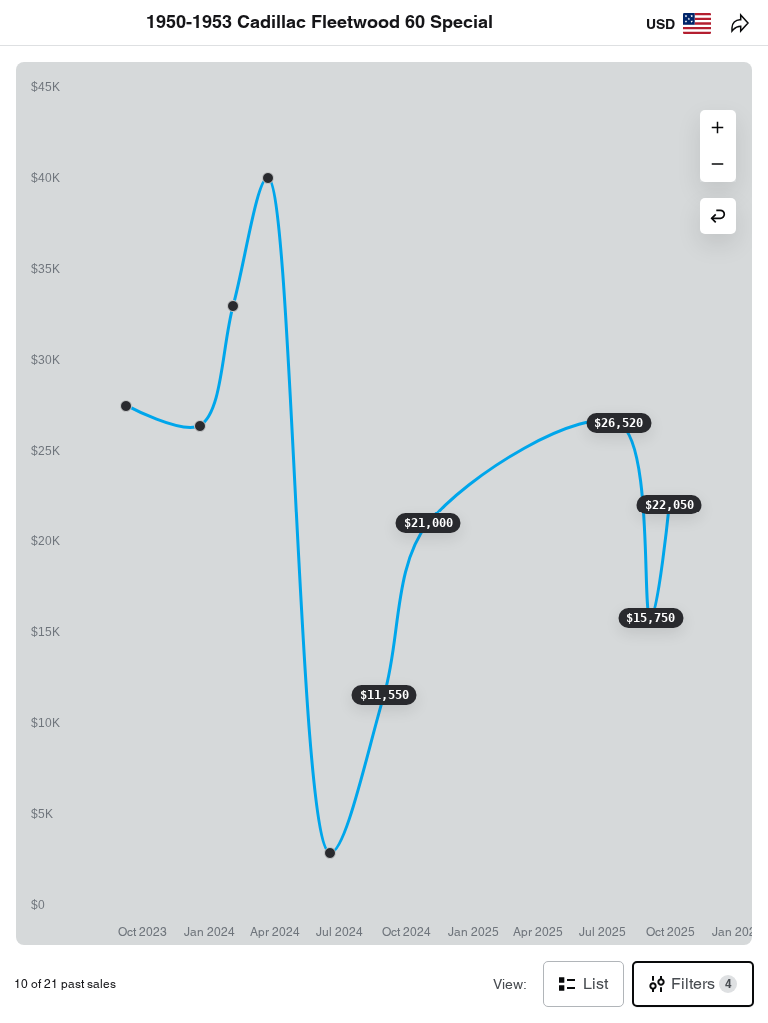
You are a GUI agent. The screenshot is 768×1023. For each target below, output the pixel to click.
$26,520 (618, 423)
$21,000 (428, 523)
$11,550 (384, 695)
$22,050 (669, 505)
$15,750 (650, 618)
